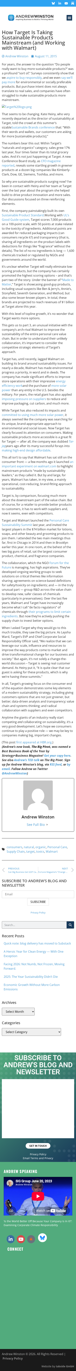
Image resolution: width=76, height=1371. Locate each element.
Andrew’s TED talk (26, 760)
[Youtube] (66, 3)
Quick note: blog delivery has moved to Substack (37, 943)
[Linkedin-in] (59, 3)
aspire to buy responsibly (24, 78)
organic (40, 847)
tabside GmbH (65, 1366)
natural (29, 847)
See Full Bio (36, 824)
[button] (69, 18)
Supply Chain (16, 851)
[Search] (70, 924)
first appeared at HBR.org (34, 742)
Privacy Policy (38, 912)
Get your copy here (57, 756)
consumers (14, 847)
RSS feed (56, 764)
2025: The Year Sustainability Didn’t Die (31, 977)
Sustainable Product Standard (23, 215)
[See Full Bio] (47, 824)
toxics (40, 851)
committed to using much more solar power (32, 415)
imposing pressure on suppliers (24, 399)
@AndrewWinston (14, 773)
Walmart (52, 851)
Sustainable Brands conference (33, 127)
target (30, 851)
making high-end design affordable (26, 450)
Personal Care (57, 847)
